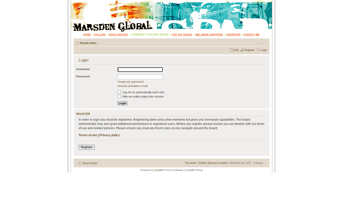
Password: (83, 76)
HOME (87, 34)
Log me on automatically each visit (143, 92)
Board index (88, 42)
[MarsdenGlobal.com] (75, 2)
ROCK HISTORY (118, 34)
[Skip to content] (171, 16)
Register (250, 50)
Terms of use (88, 135)
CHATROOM (233, 34)
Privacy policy (109, 135)
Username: (83, 69)
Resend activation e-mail (132, 85)
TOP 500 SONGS (182, 34)
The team (190, 162)
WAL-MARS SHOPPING (209, 34)
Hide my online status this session (143, 96)
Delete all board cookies (213, 162)
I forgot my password (130, 81)
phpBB (159, 170)
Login (263, 50)
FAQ (236, 50)
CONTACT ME (251, 34)
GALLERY (100, 34)
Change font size (262, 42)
